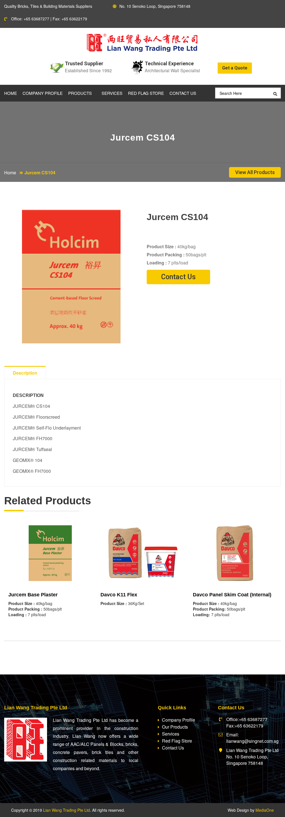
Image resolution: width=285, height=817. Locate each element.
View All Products (255, 172)
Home (10, 93)
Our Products (175, 727)
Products (80, 93)
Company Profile (43, 93)
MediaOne (264, 810)
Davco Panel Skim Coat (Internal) (232, 594)
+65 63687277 (36, 18)
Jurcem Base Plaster (33, 594)
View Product (50, 561)
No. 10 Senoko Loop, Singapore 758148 (154, 6)
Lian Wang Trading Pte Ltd (66, 810)
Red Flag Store (146, 93)
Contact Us (182, 93)
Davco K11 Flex (118, 594)
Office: (17, 18)
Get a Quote (234, 68)
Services (112, 93)
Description (25, 373)
